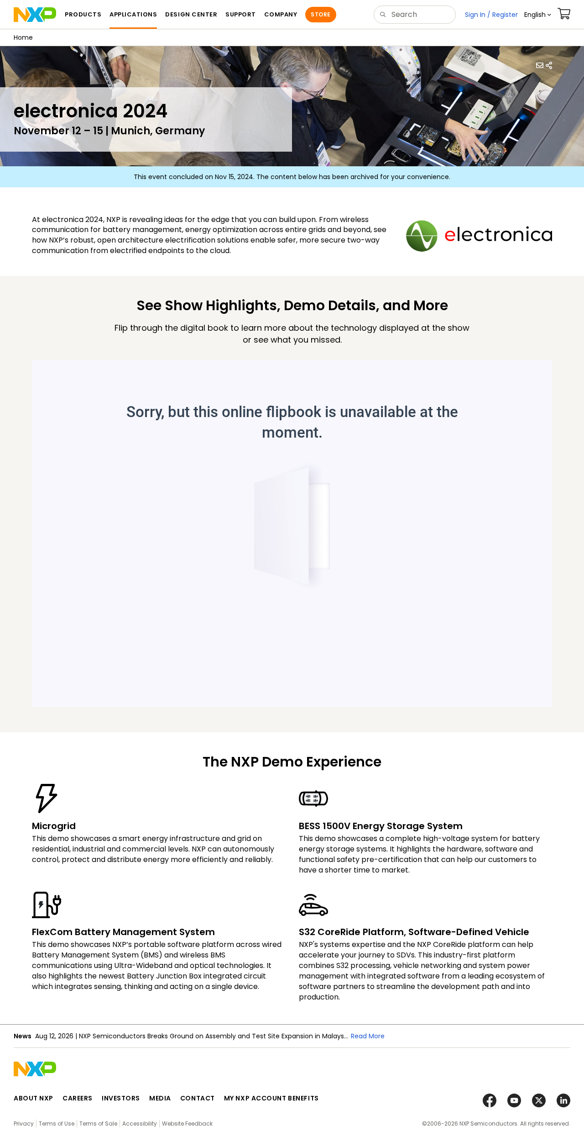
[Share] (549, 65)
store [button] (320, 14)
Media (160, 1098)
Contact (197, 1098)
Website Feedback (187, 1123)
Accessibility (139, 1123)
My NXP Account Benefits (271, 1098)
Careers (78, 1098)
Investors (121, 1098)
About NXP (33, 1098)
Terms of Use (56, 1123)
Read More (368, 1036)
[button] (537, 14)
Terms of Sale (98, 1123)
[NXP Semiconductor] (35, 14)
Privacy (24, 1123)
